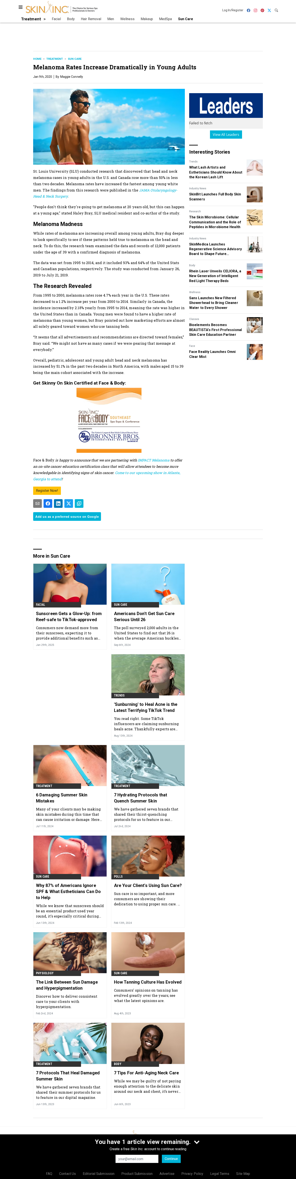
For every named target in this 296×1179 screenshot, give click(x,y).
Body (192, 265)
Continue (171, 1159)
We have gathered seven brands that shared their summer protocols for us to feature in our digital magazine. (68, 1092)
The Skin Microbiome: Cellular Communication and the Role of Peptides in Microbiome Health (215, 222)
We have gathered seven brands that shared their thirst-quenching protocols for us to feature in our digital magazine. (146, 814)
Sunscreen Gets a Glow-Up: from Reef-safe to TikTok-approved (69, 616)
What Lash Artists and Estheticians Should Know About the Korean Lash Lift (215, 172)
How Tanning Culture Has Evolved (148, 982)
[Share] (48, 503)
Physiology (45, 973)
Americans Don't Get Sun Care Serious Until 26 (144, 616)
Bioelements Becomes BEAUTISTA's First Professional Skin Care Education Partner (215, 330)
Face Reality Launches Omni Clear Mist (212, 354)
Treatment (54, 58)
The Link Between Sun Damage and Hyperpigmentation (67, 985)
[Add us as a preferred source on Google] (79, 503)
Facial (40, 604)
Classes (194, 319)
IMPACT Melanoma (153, 460)
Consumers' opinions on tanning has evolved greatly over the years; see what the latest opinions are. (146, 995)
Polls (118, 876)
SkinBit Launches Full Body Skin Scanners (215, 196)
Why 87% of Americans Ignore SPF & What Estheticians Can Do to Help (68, 891)
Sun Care (74, 58)
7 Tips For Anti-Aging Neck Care (146, 1072)
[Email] (37, 503)
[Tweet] (68, 503)
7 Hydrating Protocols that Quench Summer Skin (140, 798)
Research (195, 211)
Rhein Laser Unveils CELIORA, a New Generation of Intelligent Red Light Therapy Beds (215, 276)
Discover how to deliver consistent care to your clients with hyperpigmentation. (66, 1001)
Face (192, 346)
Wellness (194, 292)
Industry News (197, 188)
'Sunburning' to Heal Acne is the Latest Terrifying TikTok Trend (145, 707)
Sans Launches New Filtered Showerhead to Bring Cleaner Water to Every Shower (213, 303)
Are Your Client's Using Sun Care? (148, 885)
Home (37, 58)
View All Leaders (226, 134)
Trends (193, 161)
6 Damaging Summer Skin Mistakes (61, 798)
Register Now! (47, 491)
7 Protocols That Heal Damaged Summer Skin (68, 1076)
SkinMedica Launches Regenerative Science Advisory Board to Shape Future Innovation (215, 249)
